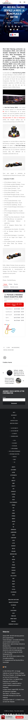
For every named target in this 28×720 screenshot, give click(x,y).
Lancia (13, 535)
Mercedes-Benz (13, 554)
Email (4, 397)
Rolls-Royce (13, 575)
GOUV (13, 613)
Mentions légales (14, 423)
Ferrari (13, 505)
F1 (3, 111)
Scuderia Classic (14, 436)
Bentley (13, 480)
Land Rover (13, 537)
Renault (13, 573)
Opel (13, 562)
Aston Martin (13, 475)
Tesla (13, 586)
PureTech (13, 621)
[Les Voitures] (7, 2)
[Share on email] (17, 29)
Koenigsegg (13, 529)
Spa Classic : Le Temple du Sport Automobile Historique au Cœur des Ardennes (12, 695)
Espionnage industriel (14, 454)
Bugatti (13, 486)
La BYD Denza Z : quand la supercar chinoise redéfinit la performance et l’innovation (12, 685)
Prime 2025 (13, 616)
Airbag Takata (13, 618)
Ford (13, 510)
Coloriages (13, 605)
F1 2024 (8, 347)
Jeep (13, 524)
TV (5, 667)
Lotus (13, 543)
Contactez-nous (14, 420)
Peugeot (13, 567)
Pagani (13, 564)
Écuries (16, 284)
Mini (13, 556)
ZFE (13, 607)
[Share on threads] (12, 26)
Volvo (13, 594)
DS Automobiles (13, 502)
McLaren (13, 551)
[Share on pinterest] (15, 26)
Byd (13, 488)
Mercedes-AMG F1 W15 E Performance (14, 117)
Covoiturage (13, 610)
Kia (13, 526)
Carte (14, 412)
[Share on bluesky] (10, 29)
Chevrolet (13, 491)
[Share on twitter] (9, 26)
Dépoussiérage (14, 448)
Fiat (13, 507)
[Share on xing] (13, 29)
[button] (24, 2)
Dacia (13, 499)
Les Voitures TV (14, 428)
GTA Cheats (14, 443)
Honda (13, 513)
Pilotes (10, 284)
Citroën (13, 494)
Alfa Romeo (13, 469)
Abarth (13, 467)
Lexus (13, 540)
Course (5, 284)
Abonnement (14, 415)
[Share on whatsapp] (22, 26)
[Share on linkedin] (18, 26)
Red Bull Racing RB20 (9, 349)
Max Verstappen (15, 347)
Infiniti (13, 518)
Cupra (13, 496)
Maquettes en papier (13, 602)
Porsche (13, 570)
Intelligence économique (14, 451)
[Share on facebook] (5, 26)
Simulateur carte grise (13, 599)
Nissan (13, 559)
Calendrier (6, 287)
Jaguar (13, 521)
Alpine (13, 472)
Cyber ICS (14, 456)
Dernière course (14, 287)
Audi (13, 477)
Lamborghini (13, 532)
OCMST (14, 459)
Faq (14, 417)
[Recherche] (19, 2)
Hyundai (13, 516)
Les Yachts (14, 433)
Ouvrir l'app (19, 717)
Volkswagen (13, 592)
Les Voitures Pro (14, 430)
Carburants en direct (13, 624)
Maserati (13, 545)
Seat (13, 578)
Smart (13, 583)
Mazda (13, 548)
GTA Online (14, 445)
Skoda (13, 581)
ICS (14, 462)
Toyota (13, 589)
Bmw (13, 483)
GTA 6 (14, 440)
